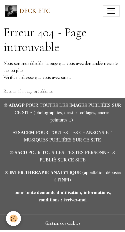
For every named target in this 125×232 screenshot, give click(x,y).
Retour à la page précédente (28, 91)
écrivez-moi (75, 199)
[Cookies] (13, 218)
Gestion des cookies (63, 223)
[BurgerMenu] (111, 11)
